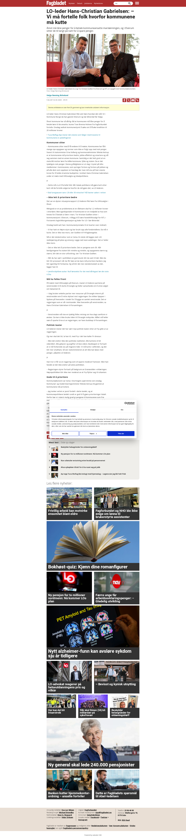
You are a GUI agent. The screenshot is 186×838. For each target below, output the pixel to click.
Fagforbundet (91, 810)
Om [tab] (122, 410)
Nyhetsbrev (98, 3)
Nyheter (72, 3)
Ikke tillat (65, 433)
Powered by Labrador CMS (93, 835)
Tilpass (92, 433)
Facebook (95, 817)
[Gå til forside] (56, 3)
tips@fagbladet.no (103, 812)
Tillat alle (121, 433)
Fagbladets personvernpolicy (75, 828)
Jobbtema (88, 3)
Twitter (104, 817)
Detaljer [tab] (93, 410)
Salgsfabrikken (93, 815)
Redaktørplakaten (99, 826)
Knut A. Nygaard (65, 815)
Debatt (79, 3)
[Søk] (129, 3)
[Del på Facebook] (124, 100)
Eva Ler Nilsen (68, 810)
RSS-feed (126, 820)
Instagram (82, 820)
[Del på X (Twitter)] (128, 100)
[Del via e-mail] (133, 100)
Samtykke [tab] (64, 410)
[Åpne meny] (137, 3)
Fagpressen (71, 826)
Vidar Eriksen (67, 817)
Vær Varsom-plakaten (118, 826)
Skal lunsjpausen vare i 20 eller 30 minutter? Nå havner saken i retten (77, 192)
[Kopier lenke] (137, 100)
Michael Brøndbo (66, 812)
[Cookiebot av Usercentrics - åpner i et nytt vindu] (126, 403)
